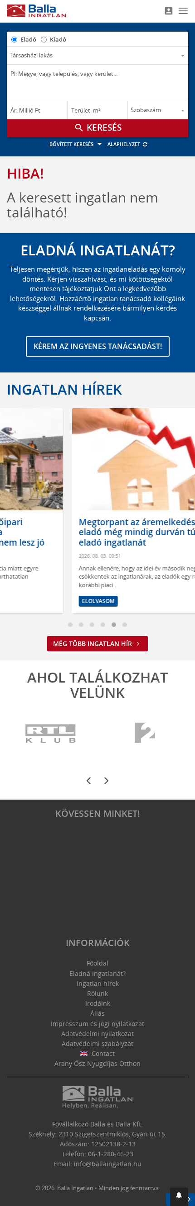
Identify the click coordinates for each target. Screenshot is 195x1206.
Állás (97, 1013)
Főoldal (97, 963)
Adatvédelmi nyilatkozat (97, 1033)
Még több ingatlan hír (93, 643)
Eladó (28, 39)
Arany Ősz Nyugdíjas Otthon (97, 1063)
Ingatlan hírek (64, 389)
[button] (179, 1196)
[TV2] (145, 733)
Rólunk (97, 993)
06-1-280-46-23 (110, 1153)
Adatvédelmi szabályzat (97, 1043)
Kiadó (58, 39)
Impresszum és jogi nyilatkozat (97, 1023)
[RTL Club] (51, 733)
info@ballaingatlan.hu (107, 1163)
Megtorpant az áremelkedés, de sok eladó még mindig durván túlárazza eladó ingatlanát (103, 532)
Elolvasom (49, 601)
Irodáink (97, 1003)
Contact (102, 1053)
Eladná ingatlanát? (97, 973)
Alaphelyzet (124, 144)
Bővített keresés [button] (72, 144)
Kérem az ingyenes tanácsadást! (98, 346)
